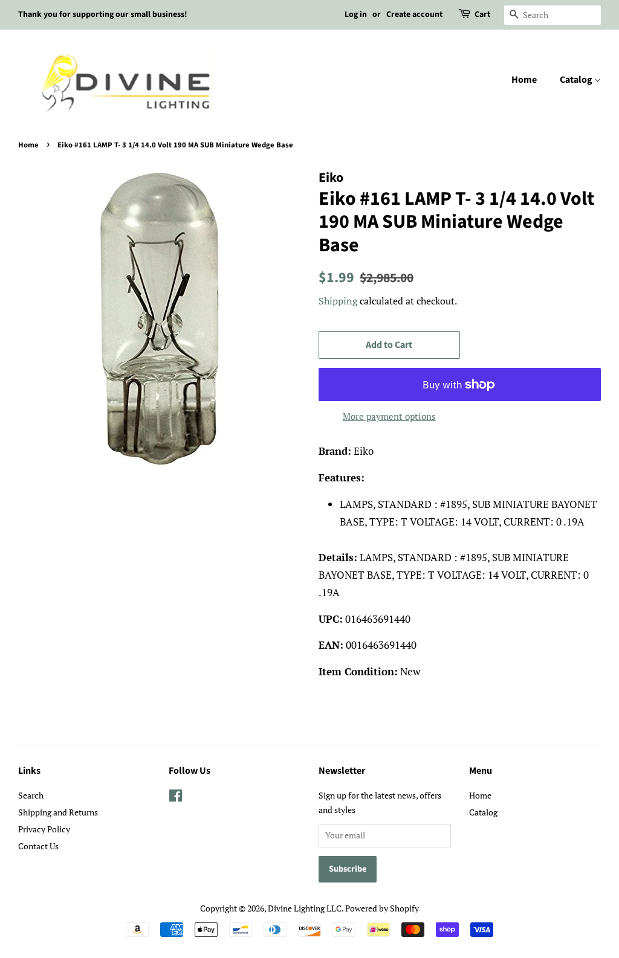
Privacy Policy (44, 829)
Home (524, 79)
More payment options (389, 416)
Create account (414, 14)
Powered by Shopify (382, 908)
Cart (482, 14)
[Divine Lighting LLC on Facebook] (176, 797)
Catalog (577, 79)
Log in (356, 14)
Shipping (338, 300)
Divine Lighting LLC (305, 908)
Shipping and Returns (58, 812)
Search (31, 795)
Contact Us (38, 846)
